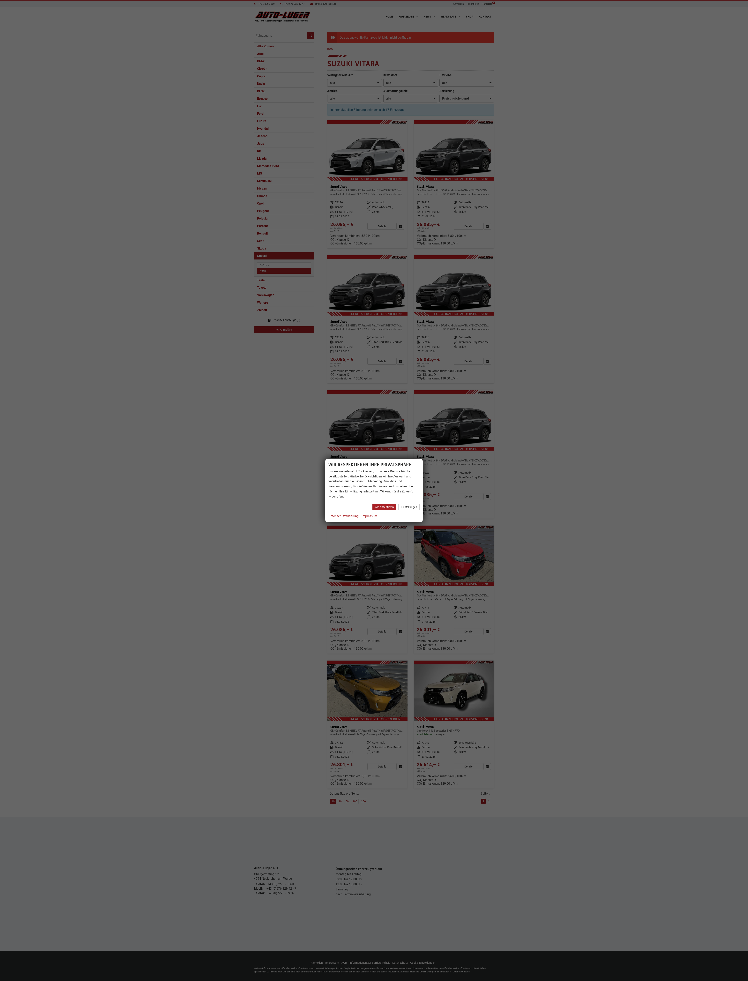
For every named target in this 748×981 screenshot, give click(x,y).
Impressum (369, 516)
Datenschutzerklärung (343, 516)
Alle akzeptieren (384, 507)
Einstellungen (409, 507)
